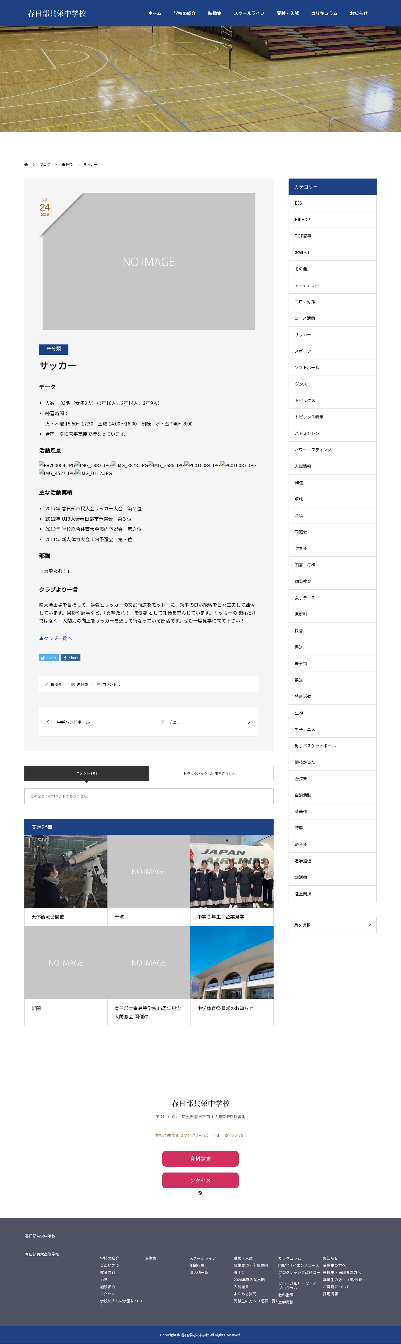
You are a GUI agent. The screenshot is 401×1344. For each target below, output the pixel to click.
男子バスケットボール (315, 745)
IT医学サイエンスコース (298, 1265)
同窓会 (301, 532)
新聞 (36, 1008)
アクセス (200, 1180)
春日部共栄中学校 (56, 13)
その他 (301, 269)
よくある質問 (245, 1294)
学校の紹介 (185, 13)
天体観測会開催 (47, 916)
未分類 (54, 348)
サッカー (303, 334)
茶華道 (301, 811)
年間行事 (197, 1265)
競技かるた (305, 762)
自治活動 (303, 795)
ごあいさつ (109, 1265)
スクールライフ (249, 13)
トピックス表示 (309, 417)
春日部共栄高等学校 (42, 1254)
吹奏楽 (301, 548)
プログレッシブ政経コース (299, 1274)
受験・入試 (288, 13)
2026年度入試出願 (249, 1280)
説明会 (239, 1272)
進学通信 (303, 861)
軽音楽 (301, 844)
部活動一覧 (198, 1272)
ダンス (301, 384)
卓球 (119, 916)
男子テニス (305, 729)
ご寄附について (336, 1287)
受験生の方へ (334, 1265)
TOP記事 (303, 236)
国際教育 (303, 581)
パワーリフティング (313, 450)
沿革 (104, 1280)
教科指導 (286, 1295)
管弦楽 (301, 778)
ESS (298, 203)
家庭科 (301, 614)
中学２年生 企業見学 (220, 916)
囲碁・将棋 (305, 565)
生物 (299, 713)
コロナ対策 (305, 302)
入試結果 (241, 1287)
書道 (299, 647)
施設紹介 (107, 1287)
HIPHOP (302, 219)
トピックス (305, 400)
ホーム (154, 13)
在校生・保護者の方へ (342, 1272)
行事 (299, 828)
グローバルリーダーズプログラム (297, 1286)
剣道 (299, 482)
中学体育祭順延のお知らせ (225, 1008)
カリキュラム (324, 13)
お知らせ (359, 13)
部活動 (301, 877)
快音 (299, 630)
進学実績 (286, 1302)
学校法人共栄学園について (121, 1303)
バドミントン (307, 433)
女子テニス (305, 597)
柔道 (299, 680)
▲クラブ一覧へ (55, 638)
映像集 (214, 13)
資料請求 (200, 1158)
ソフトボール (307, 367)
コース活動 (305, 318)
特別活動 (303, 696)
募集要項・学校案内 (251, 1265)
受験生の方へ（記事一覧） (256, 1301)
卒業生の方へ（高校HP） (344, 1280)
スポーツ (303, 351)
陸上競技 (303, 893)
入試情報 (303, 466)
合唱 (299, 515)
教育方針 (107, 1272)
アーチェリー (307, 285)
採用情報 (330, 1294)
